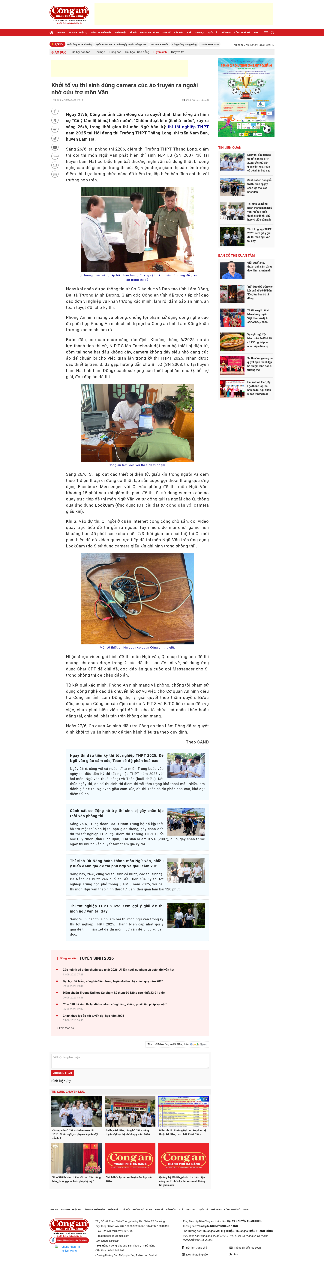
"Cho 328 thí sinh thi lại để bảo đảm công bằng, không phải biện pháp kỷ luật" (114, 1004)
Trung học (115, 52)
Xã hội (133, 32)
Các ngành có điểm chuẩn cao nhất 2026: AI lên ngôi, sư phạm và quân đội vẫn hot (118, 969)
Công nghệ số (242, 32)
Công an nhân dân (101, 32)
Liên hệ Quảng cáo (197, 1254)
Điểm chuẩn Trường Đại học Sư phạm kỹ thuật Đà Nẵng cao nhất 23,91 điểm (114, 993)
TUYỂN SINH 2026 (174, 44)
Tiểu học (99, 52)
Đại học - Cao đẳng (137, 52)
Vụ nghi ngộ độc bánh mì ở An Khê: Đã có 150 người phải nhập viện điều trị (259, 340)
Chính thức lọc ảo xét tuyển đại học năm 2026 (93, 1016)
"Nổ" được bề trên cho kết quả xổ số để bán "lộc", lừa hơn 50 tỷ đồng (260, 292)
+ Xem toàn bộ (65, 1028)
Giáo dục (199, 32)
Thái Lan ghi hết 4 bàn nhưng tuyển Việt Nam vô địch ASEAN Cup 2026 (258, 316)
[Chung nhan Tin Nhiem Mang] (69, 1249)
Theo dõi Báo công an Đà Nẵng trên (169, 1044)
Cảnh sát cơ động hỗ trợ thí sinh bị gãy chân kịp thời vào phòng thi (259, 186)
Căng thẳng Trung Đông (149, 44)
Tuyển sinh (160, 52)
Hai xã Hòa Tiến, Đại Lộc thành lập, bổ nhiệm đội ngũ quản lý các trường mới (259, 388)
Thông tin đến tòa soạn (247, 1247)
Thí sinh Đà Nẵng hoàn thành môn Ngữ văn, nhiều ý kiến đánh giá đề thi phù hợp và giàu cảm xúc (259, 211)
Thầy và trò (177, 52)
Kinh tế (166, 32)
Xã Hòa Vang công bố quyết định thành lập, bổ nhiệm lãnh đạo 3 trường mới (260, 364)
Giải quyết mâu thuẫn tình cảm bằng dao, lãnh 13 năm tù (259, 266)
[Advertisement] (183, 14)
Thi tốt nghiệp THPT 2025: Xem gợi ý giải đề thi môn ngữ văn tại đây (259, 235)
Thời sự (61, 32)
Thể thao (225, 32)
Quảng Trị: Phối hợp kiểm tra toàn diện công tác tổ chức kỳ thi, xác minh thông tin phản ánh (182, 1181)
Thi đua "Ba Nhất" (125, 44)
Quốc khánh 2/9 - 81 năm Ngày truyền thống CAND (86, 44)
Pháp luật (120, 32)
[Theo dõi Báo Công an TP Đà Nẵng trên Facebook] (69, 1240)
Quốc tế (212, 32)
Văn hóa (178, 32)
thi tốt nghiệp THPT (188, 127)
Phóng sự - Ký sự (149, 32)
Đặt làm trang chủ (196, 1247)
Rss (236, 1254)
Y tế (189, 32)
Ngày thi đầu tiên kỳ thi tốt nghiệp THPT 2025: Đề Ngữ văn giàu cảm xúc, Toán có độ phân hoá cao (259, 162)
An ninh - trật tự (78, 32)
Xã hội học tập (81, 52)
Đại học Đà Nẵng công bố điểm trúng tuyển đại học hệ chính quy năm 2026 (113, 981)
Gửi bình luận (62, 1073)
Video (256, 32)
